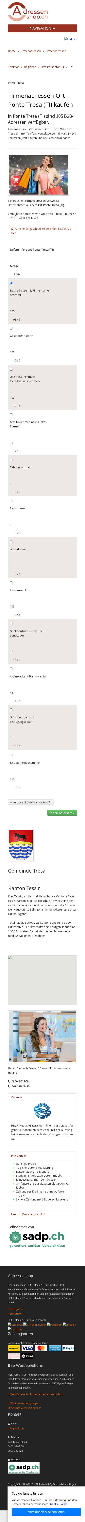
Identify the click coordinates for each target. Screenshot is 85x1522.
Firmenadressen (30, 51)
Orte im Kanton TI (52, 67)
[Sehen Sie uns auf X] (34, 1324)
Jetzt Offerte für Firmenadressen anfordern (36, 1394)
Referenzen (15, 1313)
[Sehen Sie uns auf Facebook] (15, 1324)
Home (12, 51)
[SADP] (37, 1239)
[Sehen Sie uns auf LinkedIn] (69, 1324)
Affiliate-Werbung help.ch (25, 1408)
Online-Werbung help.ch (25, 1403)
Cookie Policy (58, 1504)
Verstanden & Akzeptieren (46, 1511)
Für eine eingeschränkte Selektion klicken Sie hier (41, 231)
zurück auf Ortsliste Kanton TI (31, 802)
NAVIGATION (41, 28)
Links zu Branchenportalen (28, 1214)
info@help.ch (16, 1428)
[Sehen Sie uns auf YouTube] (15, 1329)
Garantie (16, 1097)
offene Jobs (15, 1309)
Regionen (30, 67)
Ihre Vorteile (18, 1156)
